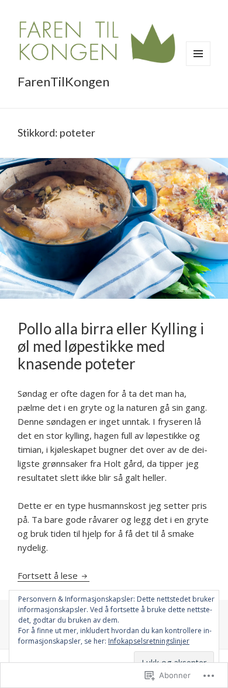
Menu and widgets (198, 65)
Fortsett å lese (49, 575)
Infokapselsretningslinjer (148, 641)
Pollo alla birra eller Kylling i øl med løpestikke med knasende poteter (111, 346)
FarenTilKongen (63, 81)
